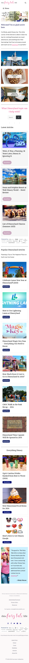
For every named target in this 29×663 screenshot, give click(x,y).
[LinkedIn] (20, 623)
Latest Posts (15, 640)
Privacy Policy (14, 602)
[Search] (18, 117)
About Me (14, 653)
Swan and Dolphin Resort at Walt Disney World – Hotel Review (14, 190)
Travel (14, 645)
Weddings (14, 648)
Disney (14, 642)
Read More (7, 162)
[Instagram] (8, 623)
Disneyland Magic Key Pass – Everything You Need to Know (14, 343)
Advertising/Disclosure (14, 599)
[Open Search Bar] (25, 3)
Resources (14, 605)
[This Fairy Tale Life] (9, 3)
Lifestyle (14, 650)
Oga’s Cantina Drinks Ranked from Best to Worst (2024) (14, 475)
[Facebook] (11, 623)
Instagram (15, 44)
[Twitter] (14, 623)
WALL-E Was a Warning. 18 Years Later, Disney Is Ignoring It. (14, 153)
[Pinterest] (17, 623)
